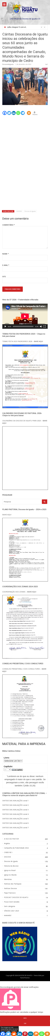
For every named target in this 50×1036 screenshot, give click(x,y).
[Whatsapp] (18, 111)
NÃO (25, 1018)
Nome (5, 254)
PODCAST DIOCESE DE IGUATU (16, 897)
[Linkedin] (14, 111)
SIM (25, 1023)
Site (4, 276)
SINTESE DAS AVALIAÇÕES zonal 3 (15, 810)
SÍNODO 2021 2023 (11, 911)
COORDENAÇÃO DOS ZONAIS (13, 592)
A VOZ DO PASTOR (11, 839)
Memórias (8, 879)
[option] (26, 27)
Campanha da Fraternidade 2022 (16, 848)
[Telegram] (23, 111)
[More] (29, 111)
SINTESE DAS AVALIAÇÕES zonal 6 (15, 823)
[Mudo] (41, 326)
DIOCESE (19, 211)
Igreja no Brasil (9, 870)
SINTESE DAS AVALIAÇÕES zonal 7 (15, 827)
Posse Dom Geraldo (11, 902)
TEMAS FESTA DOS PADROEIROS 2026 (17, 341)
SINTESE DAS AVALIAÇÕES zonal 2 (15, 805)
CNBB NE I (8, 852)
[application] (25, 316)
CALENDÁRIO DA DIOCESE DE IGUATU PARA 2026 (21, 421)
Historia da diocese (11, 866)
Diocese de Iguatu (30, 211)
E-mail (5, 265)
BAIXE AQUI (6, 515)
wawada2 (7, 915)
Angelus (7, 843)
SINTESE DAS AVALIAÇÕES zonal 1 (15, 800)
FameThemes (25, 978)
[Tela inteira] (44, 326)
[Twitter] (9, 111)
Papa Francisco (10, 893)
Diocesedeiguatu (8, 64)
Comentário (8, 225)
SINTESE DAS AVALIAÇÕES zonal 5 (15, 819)
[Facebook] (5, 111)
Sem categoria (9, 906)
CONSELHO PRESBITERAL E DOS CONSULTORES (21, 669)
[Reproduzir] (5, 326)
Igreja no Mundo (10, 875)
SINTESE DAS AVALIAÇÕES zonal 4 (15, 814)
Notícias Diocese (10, 888)
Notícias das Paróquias (12, 884)
